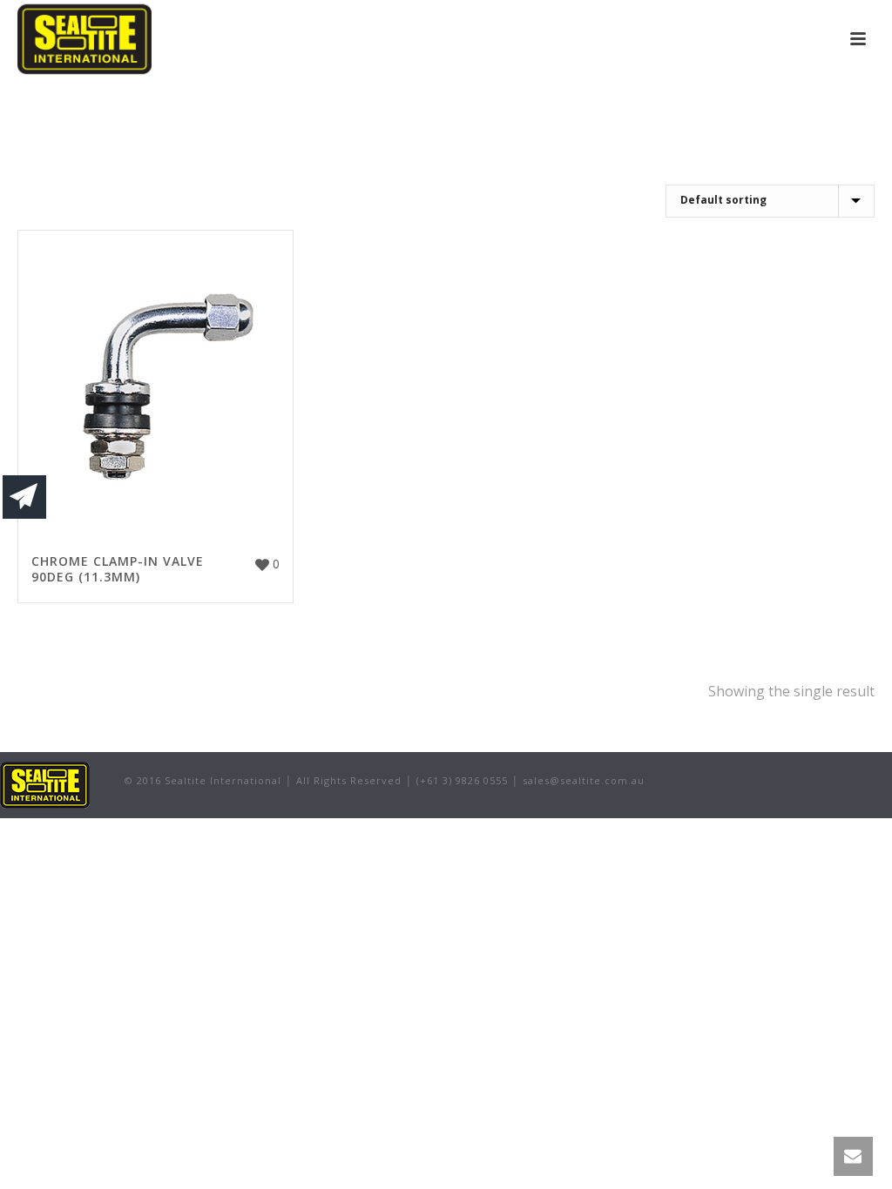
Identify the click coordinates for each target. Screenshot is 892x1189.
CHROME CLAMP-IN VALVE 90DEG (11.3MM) (117, 569)
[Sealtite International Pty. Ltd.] (45, 783)
